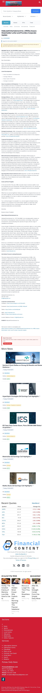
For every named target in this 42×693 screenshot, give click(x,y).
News (11, 26)
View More (35, 503)
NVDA (3, 529)
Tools (31, 22)
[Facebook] (19, 566)
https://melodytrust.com (22, 116)
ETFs (23, 22)
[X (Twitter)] (14, 566)
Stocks (15, 22)
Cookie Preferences (21, 688)
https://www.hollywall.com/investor (14, 314)
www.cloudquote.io (21, 554)
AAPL (3, 512)
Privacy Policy (32, 558)
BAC (3, 518)
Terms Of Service (21, 560)
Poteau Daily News (13, 687)
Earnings (8, 405)
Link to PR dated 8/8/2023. (30, 170)
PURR (8, 408)
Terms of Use (33, 687)
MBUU (8, 497)
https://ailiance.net (17, 100)
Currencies (17, 26)
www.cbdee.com (5, 134)
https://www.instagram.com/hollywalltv (16, 303)
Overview (5, 26)
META (3, 523)
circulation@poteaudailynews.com (17, 675)
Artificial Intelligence (11, 376)
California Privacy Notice (10, 688)
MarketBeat (7, 373)
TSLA (3, 534)
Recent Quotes (7, 16)
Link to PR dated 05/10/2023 (12, 136)
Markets (6, 22)
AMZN (3, 509)
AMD (3, 515)
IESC (8, 439)
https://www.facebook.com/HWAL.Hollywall (17, 306)
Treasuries (32, 26)
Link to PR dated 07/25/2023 (30, 128)
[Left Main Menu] (3, 1)
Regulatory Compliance (16, 405)
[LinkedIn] (23, 566)
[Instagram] (28, 566)
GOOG (4, 520)
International (24, 26)
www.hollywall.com (11, 251)
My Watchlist (20, 16)
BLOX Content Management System (14, 690)
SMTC (8, 378)
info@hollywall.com (5, 298)
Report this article (7, 343)
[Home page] (14, 3)
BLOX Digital (27, 690)
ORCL (3, 532)
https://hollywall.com (10, 312)
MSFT (3, 526)
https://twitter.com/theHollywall (12, 309)
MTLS (8, 468)
